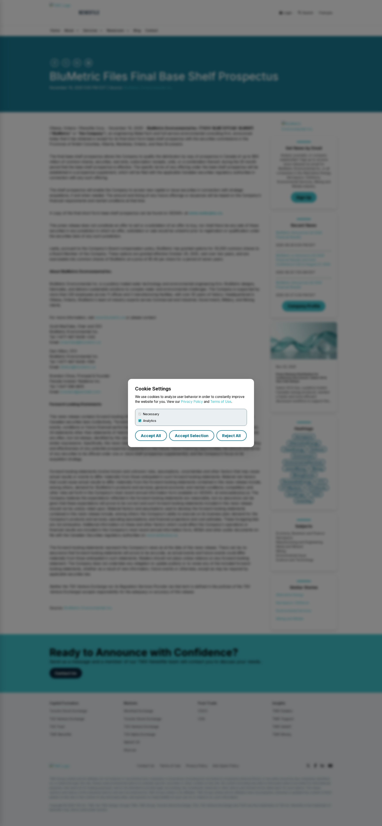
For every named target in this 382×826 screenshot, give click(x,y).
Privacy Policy (192, 402)
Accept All (151, 435)
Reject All (231, 435)
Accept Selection (191, 435)
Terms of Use (220, 402)
